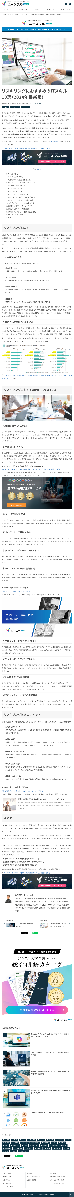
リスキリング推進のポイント (16, 214)
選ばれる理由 (23, 10)
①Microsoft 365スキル (18, 185)
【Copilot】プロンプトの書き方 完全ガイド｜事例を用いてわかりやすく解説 (50, 1035)
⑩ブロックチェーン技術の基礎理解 (23, 212)
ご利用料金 (36, 10)
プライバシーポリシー (57, 1183)
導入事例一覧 (50, 10)
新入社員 (51, 1140)
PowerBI (45, 1145)
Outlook (63, 1142)
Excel (15, 1140)
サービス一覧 (7, 10)
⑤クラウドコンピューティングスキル (22, 197)
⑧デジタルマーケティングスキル (21, 206)
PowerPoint (15, 1145)
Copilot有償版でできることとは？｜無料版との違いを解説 (50, 1053)
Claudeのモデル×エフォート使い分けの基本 (48, 1112)
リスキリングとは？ (13, 174)
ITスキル (16, 1142)
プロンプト (60, 1140)
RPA (24, 1142)
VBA (69, 1140)
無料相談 (54, 141)
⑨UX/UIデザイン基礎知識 (19, 209)
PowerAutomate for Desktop (59, 1145)
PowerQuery (8, 1148)
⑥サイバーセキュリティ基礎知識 (21, 200)
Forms (6, 1151)
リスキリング (16, 107)
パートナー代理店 (65, 10)
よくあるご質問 (31, 1180)
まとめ (8, 217)
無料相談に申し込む (70, 3)
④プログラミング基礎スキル (19, 194)
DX (54, 1142)
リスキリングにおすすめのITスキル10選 (20, 182)
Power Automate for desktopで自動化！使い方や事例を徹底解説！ (50, 1072)
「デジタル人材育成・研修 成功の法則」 (16, 591)
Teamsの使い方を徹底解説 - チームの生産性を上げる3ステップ (50, 1091)
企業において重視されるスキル (20, 180)
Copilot (41, 1140)
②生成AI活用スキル (16, 188)
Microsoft (26, 107)
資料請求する (66, 3)
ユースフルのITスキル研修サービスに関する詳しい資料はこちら (27, 148)
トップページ (5, 15)
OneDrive (39, 1148)
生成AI (6, 107)
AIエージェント (24, 1151)
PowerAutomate (34, 1142)
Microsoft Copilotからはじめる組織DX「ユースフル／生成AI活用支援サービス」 (31, 469)
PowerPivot (19, 1148)
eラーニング (34, 1145)
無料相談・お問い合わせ (57, 1177)
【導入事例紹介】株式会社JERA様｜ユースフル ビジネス (23, 791)
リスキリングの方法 (16, 177)
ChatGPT (32, 1140)
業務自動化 (46, 1142)
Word (6, 1145)
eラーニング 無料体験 (57, 1180)
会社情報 (53, 1173)
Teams (23, 1140)
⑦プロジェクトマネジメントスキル (21, 203)
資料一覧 (29, 1173)
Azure (67, 1148)
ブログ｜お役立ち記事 (33, 1177)
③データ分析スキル (16, 191)
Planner (48, 1148)
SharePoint (58, 1148)
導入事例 (7, 1142)
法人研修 (24, 15)
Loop (14, 1151)
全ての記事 (15, 15)
